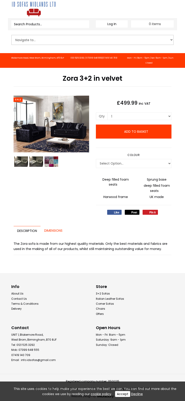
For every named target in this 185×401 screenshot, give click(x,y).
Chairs (100, 309)
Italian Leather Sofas (110, 299)
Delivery (16, 309)
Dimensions (53, 230)
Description (27, 231)
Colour (133, 155)
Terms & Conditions (25, 304)
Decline (137, 394)
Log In (111, 24)
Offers (100, 314)
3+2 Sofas (103, 293)
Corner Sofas (105, 304)
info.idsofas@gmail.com (38, 360)
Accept (122, 394)
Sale (18, 99)
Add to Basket (135, 131)
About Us (17, 293)
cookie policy (101, 394)
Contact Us (19, 299)
